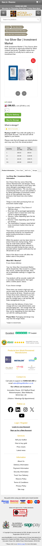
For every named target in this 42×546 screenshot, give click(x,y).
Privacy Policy (21, 486)
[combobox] (18, 19)
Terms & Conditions (21, 482)
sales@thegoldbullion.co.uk (23, 383)
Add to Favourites (13, 129)
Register (12, 2)
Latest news (21, 450)
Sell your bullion (21, 440)
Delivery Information (21, 465)
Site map (21, 489)
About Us (21, 461)
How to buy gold (21, 443)
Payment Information (21, 468)
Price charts (21, 447)
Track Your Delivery (21, 475)
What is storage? (12, 125)
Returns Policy (21, 479)
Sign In (4, 2)
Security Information (21, 472)
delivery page (21, 544)
